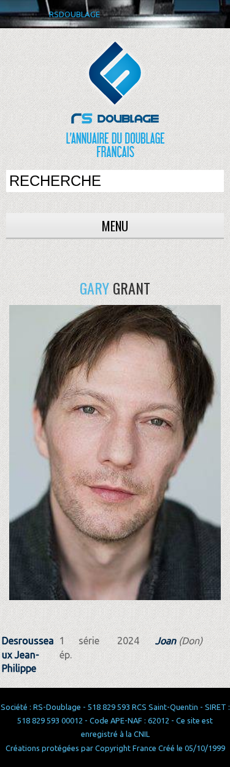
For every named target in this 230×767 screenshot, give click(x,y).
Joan (165, 640)
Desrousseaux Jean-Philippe (28, 654)
